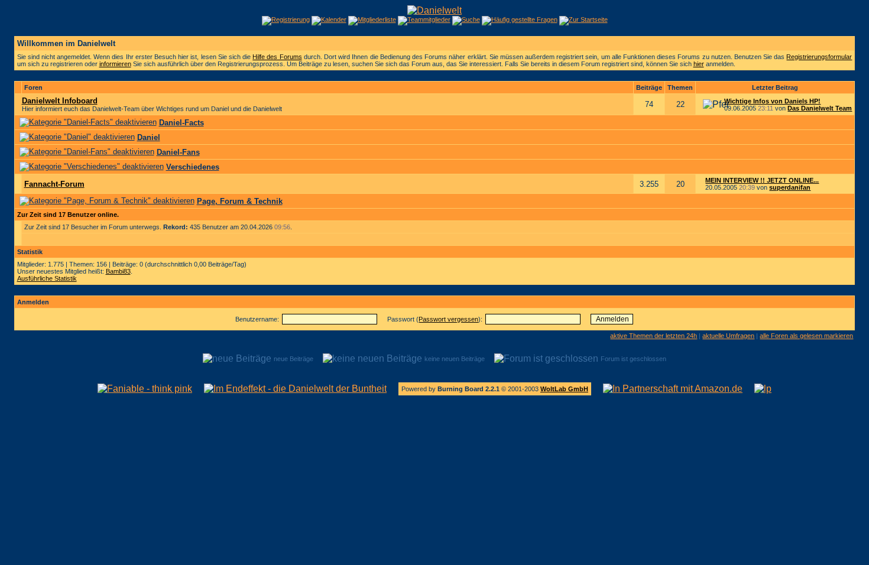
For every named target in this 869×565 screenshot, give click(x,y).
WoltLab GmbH (564, 388)
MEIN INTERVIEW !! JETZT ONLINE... (762, 180)
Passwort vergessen (448, 319)
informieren (115, 63)
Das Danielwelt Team (819, 108)
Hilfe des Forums (276, 56)
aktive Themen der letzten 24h (653, 335)
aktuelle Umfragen (728, 335)
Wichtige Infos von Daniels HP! (772, 101)
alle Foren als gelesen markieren (806, 335)
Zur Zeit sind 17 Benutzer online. (68, 214)
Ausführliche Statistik (47, 278)
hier (698, 63)
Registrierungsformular (819, 56)
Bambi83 (118, 271)
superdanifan (789, 187)
